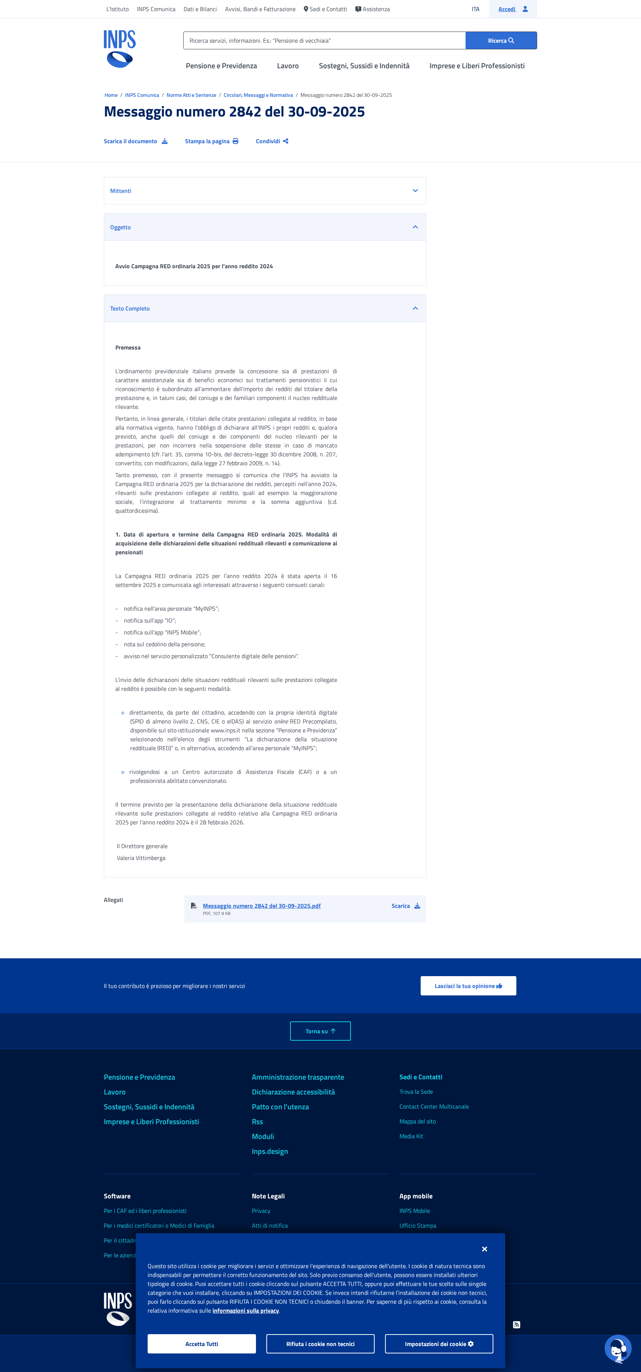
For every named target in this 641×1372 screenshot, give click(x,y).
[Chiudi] (484, 1248)
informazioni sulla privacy (246, 1310)
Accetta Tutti (201, 1343)
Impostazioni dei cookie (436, 1343)
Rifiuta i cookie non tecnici (320, 1343)
